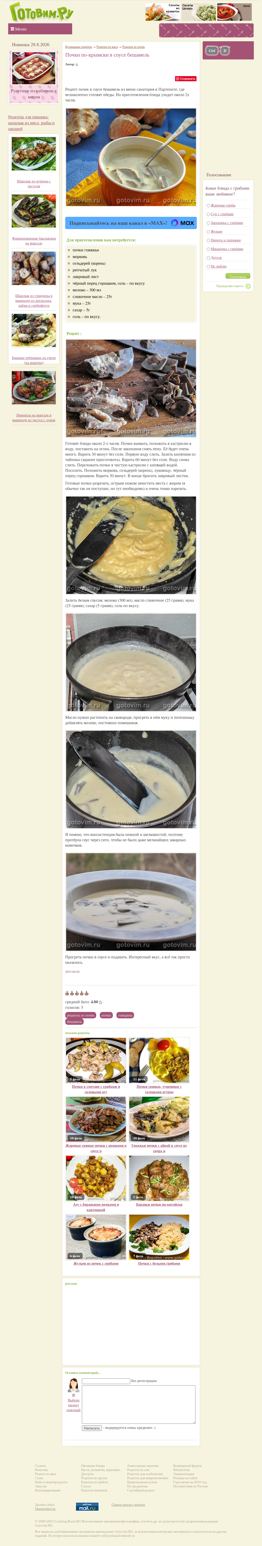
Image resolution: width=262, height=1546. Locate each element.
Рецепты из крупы (94, 1478)
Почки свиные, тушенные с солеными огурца (159, 1089)
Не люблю (218, 266)
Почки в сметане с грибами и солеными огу (96, 1089)
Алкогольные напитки (142, 1466)
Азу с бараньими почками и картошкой (96, 1207)
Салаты (40, 1466)
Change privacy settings (128, 1505)
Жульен (216, 231)
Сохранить (187, 78)
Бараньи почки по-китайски (159, 1204)
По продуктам (137, 1486)
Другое (216, 257)
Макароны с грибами (227, 248)
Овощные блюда (93, 1466)
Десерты (87, 1474)
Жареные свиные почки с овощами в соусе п (96, 1148)
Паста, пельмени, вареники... (101, 1470)
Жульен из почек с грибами (95, 1263)
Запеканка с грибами (227, 222)
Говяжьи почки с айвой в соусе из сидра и (159, 1148)
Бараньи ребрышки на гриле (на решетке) (34, 360)
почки (106, 1015)
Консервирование (48, 1490)
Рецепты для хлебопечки (145, 1474)
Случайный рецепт (141, 1490)
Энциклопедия (183, 1474)
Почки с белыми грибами (159, 1263)
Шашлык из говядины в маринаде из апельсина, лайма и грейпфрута (33, 300)
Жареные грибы (223, 205)
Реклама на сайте (185, 1478)
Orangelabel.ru (45, 1509)
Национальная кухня (142, 1482)
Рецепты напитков (94, 1490)
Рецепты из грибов (94, 1482)
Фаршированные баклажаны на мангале (34, 240)
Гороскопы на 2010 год (190, 1482)
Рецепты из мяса (107, 47)
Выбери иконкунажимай (74, 1402)
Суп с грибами (222, 213)
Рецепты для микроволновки (147, 1478)
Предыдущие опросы (229, 286)
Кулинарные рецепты (78, 47)
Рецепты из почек (80, 1015)
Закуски (41, 1486)
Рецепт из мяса (45, 1474)
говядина (125, 1015)
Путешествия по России (190, 1486)
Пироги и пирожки (226, 240)
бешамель (74, 1021)
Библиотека (181, 1470)
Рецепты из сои (138, 1470)
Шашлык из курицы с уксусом (34, 183)
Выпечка (41, 1470)
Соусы (86, 1486)
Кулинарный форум (187, 1466)
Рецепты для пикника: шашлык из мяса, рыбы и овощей (31, 122)
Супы (39, 1478)
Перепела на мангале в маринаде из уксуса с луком (33, 417)
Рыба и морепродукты (51, 1482)
